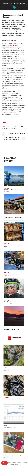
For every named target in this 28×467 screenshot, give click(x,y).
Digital (6, 425)
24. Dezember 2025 (8, 303)
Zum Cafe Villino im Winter (10, 274)
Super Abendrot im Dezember (11, 329)
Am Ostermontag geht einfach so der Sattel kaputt (14, 399)
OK (14, 7)
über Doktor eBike (14, 464)
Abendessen (5, 126)
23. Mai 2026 (6, 191)
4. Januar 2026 (7, 275)
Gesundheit (7, 454)
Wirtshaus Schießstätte (9, 128)
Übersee (21, 126)
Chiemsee (14, 126)
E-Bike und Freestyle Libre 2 (9, 427)
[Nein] (26, 5)
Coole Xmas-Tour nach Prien (11, 301)
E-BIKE (5, 367)
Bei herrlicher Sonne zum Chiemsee (13, 217)
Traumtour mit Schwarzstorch (11, 189)
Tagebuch (6, 188)
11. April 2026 (7, 218)
